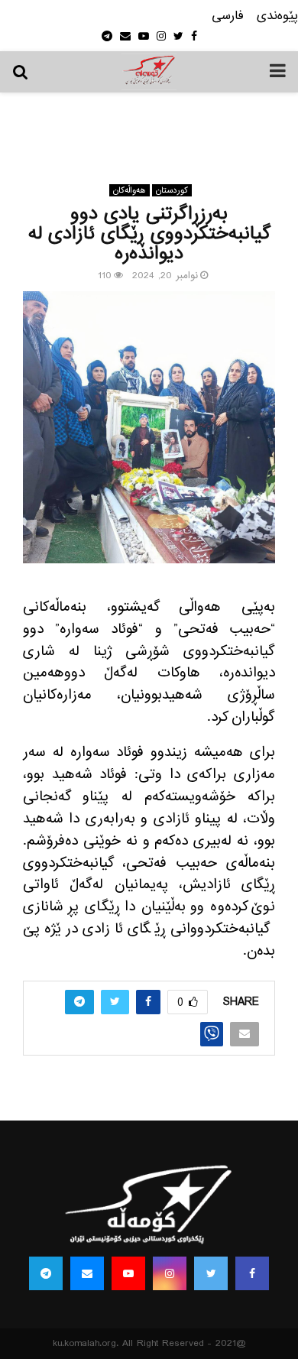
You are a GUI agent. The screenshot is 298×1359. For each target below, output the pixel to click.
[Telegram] (46, 1273)
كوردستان (172, 190)
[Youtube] (128, 1273)
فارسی (228, 16)
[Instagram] (169, 1273)
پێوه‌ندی (277, 16)
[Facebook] (252, 1273)
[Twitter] (211, 1273)
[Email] (87, 1273)
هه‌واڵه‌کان (129, 190)
